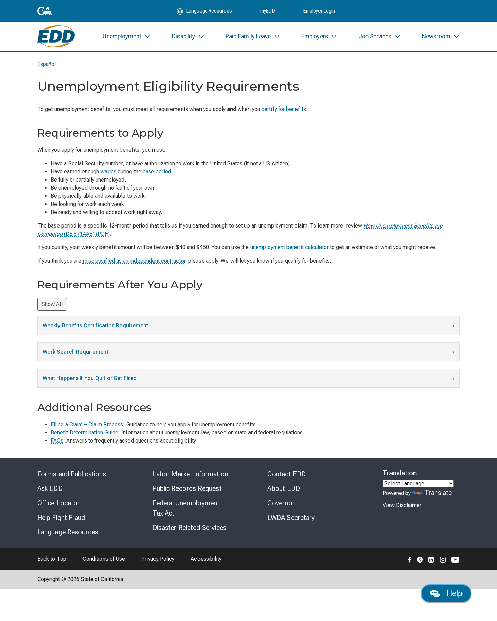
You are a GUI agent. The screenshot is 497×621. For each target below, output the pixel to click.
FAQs (57, 440)
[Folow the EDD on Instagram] (443, 559)
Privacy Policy (157, 559)
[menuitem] (126, 36)
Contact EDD (286, 474)
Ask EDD (50, 488)
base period (157, 171)
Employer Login (319, 11)
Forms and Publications (71, 474)
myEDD (267, 11)
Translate (438, 492)
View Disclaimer (402, 505)
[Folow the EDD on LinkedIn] (431, 559)
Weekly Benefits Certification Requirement (95, 325)
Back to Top (51, 559)
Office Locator (58, 503)
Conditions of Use (103, 559)
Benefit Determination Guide (84, 432)
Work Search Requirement (75, 352)
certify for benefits (283, 109)
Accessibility (206, 559)
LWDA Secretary (291, 517)
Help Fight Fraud (61, 517)
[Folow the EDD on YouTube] (455, 559)
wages (108, 171)
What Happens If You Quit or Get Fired (90, 378)
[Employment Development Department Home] (56, 36)
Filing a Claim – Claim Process (87, 424)
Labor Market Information (190, 474)
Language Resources (67, 532)
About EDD (283, 488)
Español (46, 64)
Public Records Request (187, 488)
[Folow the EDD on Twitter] (420, 559)
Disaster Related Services (189, 528)
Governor (281, 503)
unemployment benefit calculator (289, 247)
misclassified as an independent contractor (134, 261)
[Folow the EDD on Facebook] (409, 559)
